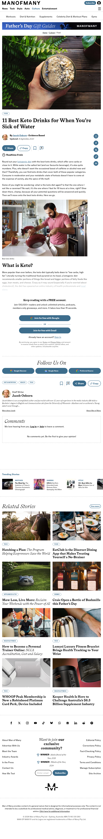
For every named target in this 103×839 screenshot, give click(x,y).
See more (95, 506)
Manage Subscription (90, 768)
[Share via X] (97, 94)
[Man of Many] (51, 787)
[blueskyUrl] (51, 723)
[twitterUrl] (19, 723)
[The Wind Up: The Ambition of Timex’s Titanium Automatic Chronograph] (7, 484)
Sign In (57, 337)
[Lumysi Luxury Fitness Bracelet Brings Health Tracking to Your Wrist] (77, 622)
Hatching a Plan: (26, 551)
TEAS (31, 382)
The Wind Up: (22, 486)
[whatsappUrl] (59, 723)
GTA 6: (54, 486)
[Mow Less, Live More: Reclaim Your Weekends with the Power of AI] (26, 576)
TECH (6, 544)
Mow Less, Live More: (26, 602)
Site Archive (95, 773)
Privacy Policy (55, 342)
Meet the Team (9, 751)
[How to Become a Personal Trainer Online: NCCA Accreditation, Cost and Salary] (26, 622)
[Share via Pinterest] (97, 100)
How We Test (8, 773)
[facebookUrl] (11, 723)
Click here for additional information (54, 811)
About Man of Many (93, 411)
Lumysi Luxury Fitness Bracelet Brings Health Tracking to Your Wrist (76, 650)
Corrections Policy (92, 745)
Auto (27, 8)
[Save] (35, 148)
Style (19, 8)
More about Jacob (8, 411)
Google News (53, 371)
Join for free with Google (46, 318)
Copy (25, 148)
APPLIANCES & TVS (10, 594)
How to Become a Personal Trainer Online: (22, 650)
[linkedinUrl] (75, 723)
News (5, 8)
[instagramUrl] (27, 723)
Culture (36, 8)
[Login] (99, 3)
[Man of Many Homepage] (27, 3)
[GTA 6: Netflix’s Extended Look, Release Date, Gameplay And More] (39, 484)
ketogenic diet (24, 161)
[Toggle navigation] (99, 8)
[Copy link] (97, 106)
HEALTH (22, 382)
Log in (33, 426)
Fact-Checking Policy (90, 751)
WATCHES (19, 480)
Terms (45, 342)
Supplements (45, 16)
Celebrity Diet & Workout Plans (72, 16)
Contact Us (7, 768)
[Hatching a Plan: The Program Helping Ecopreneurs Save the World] (26, 525)
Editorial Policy (93, 740)
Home (45, 33)
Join (42, 426)
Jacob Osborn (20, 135)
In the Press (8, 762)
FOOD (6, 113)
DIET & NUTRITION (10, 382)
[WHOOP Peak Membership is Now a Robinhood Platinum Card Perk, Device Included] (26, 672)
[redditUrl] (83, 723)
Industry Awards (10, 756)
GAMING (50, 480)
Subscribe (90, 3)
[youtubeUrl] (35, 723)
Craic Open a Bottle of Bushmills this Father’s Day (76, 602)
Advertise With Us (11, 745)
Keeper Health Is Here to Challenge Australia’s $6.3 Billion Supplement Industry (74, 700)
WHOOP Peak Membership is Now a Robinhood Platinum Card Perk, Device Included (24, 700)
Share (10, 148)
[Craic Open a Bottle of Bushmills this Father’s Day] (77, 576)
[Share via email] (96, 163)
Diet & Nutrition (27, 16)
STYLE (80, 480)
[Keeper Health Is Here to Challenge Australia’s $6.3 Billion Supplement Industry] (77, 672)
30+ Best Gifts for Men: (86, 485)
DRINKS (57, 594)
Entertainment (49, 8)
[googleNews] (67, 723)
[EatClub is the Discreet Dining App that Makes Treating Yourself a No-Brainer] (77, 525)
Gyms (94, 16)
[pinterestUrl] (91, 723)
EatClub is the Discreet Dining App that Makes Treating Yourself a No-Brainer (75, 553)
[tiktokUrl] (43, 723)
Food (58, 33)
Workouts (11, 16)
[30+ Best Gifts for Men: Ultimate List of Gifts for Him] (70, 484)
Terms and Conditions (90, 762)
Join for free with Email (44, 330)
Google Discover (20, 371)
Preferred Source (86, 371)
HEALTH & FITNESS (10, 641)
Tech (12, 8)
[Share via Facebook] (97, 88)
